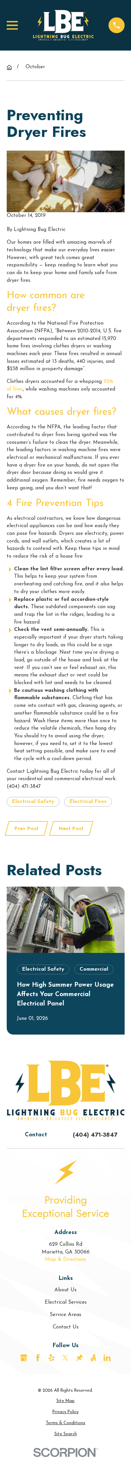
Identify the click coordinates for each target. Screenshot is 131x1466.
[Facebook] (37, 1357)
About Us (65, 1290)
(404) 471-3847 (95, 1135)
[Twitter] (65, 1357)
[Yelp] (51, 1357)
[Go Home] (9, 67)
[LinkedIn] (107, 1357)
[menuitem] (66, 1401)
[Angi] (93, 1357)
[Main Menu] (12, 25)
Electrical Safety (33, 801)
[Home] (63, 25)
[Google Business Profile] (23, 1357)
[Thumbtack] (79, 1357)
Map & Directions (65, 1259)
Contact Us (66, 1327)
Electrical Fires (88, 801)
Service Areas (65, 1314)
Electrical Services (66, 1302)
